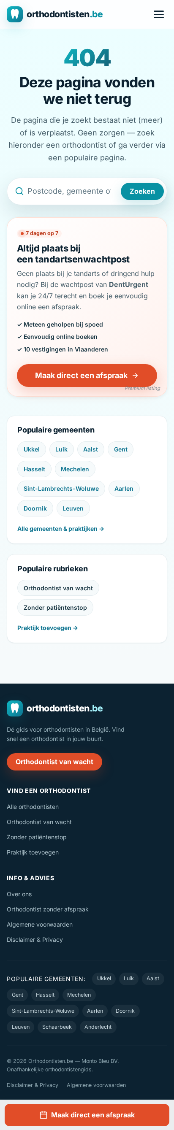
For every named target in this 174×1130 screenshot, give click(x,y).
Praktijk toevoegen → (47, 627)
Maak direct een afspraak (81, 375)
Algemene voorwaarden (40, 924)
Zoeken (142, 191)
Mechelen (75, 469)
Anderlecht (97, 1027)
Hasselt (34, 469)
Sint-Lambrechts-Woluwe (61, 488)
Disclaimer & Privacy (35, 939)
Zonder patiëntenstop (55, 607)
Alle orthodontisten (33, 806)
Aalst (90, 449)
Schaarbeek (57, 1027)
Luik (61, 449)
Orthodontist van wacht (58, 588)
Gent (121, 449)
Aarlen (123, 488)
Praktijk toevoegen (33, 852)
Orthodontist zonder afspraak (48, 909)
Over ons (19, 894)
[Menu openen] (158, 14)
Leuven (73, 508)
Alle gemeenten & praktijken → (60, 528)
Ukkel (32, 449)
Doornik (35, 508)
